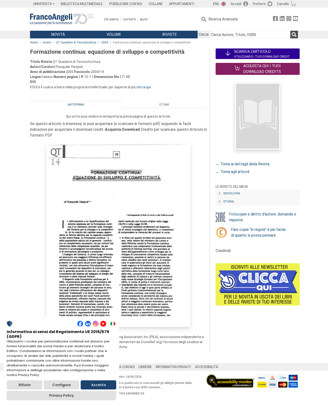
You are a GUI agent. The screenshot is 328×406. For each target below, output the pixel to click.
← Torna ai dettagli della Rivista (242, 164)
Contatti (129, 19)
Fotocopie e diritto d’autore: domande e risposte (262, 217)
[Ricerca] (294, 34)
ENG (216, 4)
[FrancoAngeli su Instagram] (288, 19)
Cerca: (204, 34)
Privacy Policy (61, 395)
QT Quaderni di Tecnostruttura (76, 42)
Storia (228, 201)
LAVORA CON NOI (122, 367)
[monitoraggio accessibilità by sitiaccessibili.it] (231, 377)
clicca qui (143, 87)
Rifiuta (24, 384)
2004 (104, 42)
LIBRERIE (145, 367)
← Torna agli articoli (232, 171)
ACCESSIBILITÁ (206, 367)
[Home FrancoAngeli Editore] (62, 19)
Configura (61, 384)
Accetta (98, 384)
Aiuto (144, 19)
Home (34, 42)
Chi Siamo (111, 19)
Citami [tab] (164, 104)
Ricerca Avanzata (223, 19)
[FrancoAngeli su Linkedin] (282, 19)
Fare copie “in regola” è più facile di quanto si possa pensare (258, 232)
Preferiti (259, 4)
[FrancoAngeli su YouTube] (295, 19)
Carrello (283, 4)
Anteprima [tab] (76, 104)
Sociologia (231, 193)
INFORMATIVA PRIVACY (173, 367)
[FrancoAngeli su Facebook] (275, 19)
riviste (47, 42)
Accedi (236, 4)
